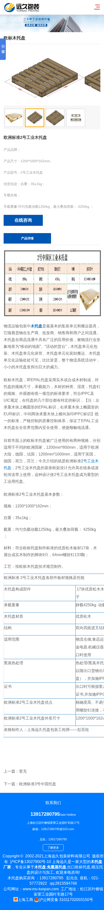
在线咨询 (23, 220)
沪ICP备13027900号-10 (30, 862)
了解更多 (53, 847)
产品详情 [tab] (27, 238)
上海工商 (25, 900)
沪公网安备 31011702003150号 (66, 900)
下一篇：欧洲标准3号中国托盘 (30, 784)
